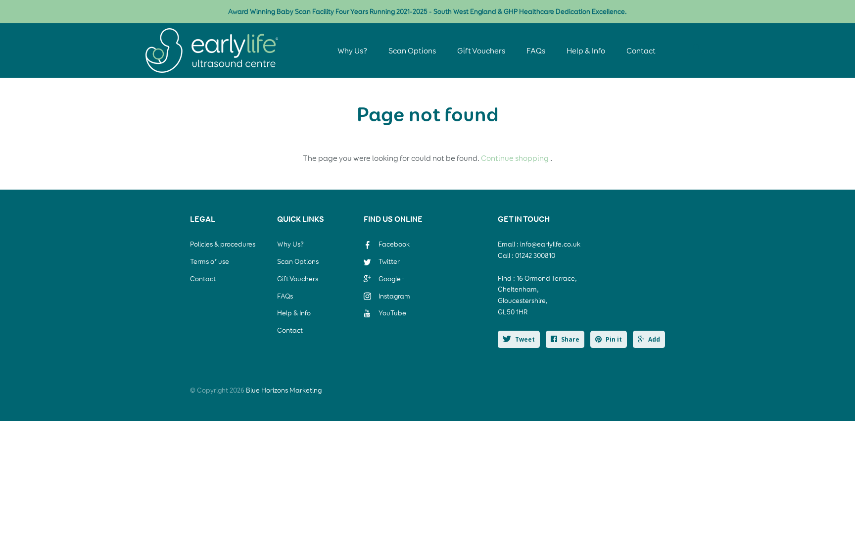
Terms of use (209, 261)
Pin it (614, 339)
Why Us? (352, 50)
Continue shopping (515, 158)
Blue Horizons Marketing (284, 390)
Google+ (392, 279)
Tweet (525, 339)
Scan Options (412, 50)
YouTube (392, 313)
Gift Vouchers (482, 50)
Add (654, 339)
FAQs (535, 50)
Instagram (394, 296)
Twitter (389, 261)
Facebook (394, 244)
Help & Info (586, 50)
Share (570, 339)
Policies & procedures (222, 244)
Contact (641, 50)
